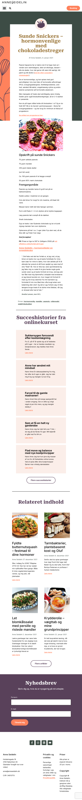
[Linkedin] (44, 742)
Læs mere (29, 353)
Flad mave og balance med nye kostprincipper (39, 451)
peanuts (46, 301)
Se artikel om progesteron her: (31, 115)
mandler (39, 301)
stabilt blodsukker (25, 304)
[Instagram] (38, 742)
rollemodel (55, 301)
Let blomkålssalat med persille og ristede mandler (24, 623)
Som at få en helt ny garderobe (37, 424)
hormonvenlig (29, 301)
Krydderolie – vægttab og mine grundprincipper (56, 623)
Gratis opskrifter (41, 24)
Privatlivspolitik (49, 778)
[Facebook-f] (32, 742)
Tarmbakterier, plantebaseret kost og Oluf (55, 547)
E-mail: (13, 709)
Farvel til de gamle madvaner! (36, 394)
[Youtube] (50, 742)
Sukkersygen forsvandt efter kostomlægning (39, 336)
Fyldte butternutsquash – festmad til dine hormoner (24, 549)
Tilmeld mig (20, 722)
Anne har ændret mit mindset (37, 367)
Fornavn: (14, 697)
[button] (4, 8)
